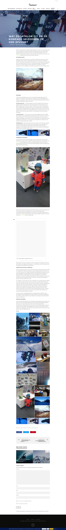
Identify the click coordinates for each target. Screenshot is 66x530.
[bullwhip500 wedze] (44, 420)
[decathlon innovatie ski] (42, 390)
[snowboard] (42, 356)
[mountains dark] (34, 325)
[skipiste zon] (29, 343)
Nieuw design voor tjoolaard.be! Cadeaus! (25, 441)
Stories (25, 8)
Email (17, 490)
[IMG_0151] (34, 316)
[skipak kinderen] (25, 401)
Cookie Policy (53, 8)
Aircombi (18, 142)
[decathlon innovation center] (42, 411)
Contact (48, 8)
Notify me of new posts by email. (22, 503)
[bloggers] (22, 321)
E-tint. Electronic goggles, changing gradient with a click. (25, 258)
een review (22, 215)
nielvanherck (12, 44)
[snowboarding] (26, 367)
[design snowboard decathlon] (26, 379)
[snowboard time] (42, 400)
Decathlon (18, 55)
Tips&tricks (19, 8)
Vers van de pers (26, 44)
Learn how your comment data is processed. (39, 511)
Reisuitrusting (17, 44)
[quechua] (45, 321)
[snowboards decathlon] (25, 356)
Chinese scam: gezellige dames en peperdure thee (40, 441)
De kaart (34, 8)
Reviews (30, 8)
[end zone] (33, 420)
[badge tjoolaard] (46, 343)
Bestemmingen (11, 8)
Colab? (43, 8)
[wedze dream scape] (21, 420)
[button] (21, 133)
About (38, 8)
